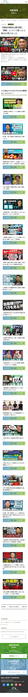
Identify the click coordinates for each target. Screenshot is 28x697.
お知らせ (8, 20)
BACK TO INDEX (14, 606)
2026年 (3, 631)
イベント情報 (4, 622)
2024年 (13, 631)
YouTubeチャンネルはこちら (13, 84)
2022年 (22, 631)
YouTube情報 (13, 20)
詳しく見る (14, 116)
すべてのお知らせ (14, 636)
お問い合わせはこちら (14, 672)
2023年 (17, 631)
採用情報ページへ (14, 656)
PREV (4, 606)
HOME (4, 20)
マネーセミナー (5, 624)
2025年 (8, 631)
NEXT (23, 606)
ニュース (11, 622)
